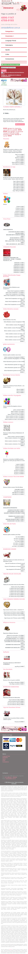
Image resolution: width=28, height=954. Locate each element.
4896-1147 (7, 17)
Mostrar (4, 70)
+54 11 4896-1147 (8, 777)
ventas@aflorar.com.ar (10, 27)
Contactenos (9, 59)
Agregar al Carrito (20, 124)
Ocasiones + (9, 36)
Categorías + (9, 31)
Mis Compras (6, 4)
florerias (10, 949)
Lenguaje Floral (10, 40)
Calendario (9, 45)
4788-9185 (7, 20)
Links (7, 54)
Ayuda (7, 50)
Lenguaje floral (6, 756)
